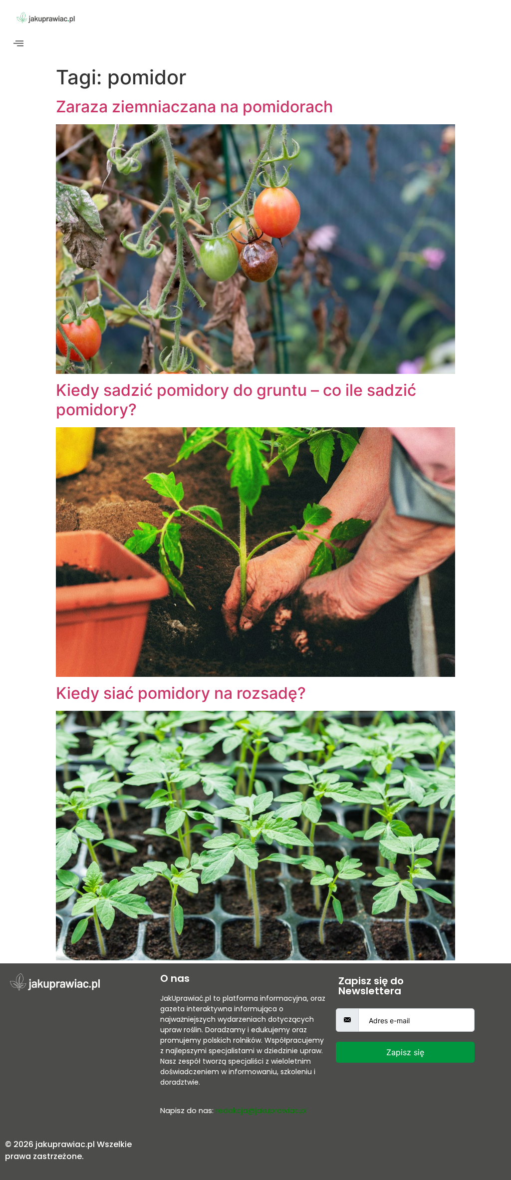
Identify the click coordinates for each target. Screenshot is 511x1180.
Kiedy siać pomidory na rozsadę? (181, 693)
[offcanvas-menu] (18, 43)
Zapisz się (405, 1052)
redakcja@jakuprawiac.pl (261, 1110)
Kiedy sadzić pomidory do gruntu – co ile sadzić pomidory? (236, 399)
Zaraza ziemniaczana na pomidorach (194, 106)
